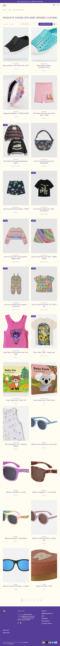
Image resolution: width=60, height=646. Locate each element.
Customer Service (47, 623)
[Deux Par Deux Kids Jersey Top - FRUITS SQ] (44, 283)
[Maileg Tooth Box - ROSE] (44, 565)
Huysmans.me (11, 643)
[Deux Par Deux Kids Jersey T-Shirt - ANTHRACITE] (44, 188)
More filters (46, 24)
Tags (9, 9)
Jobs (43, 616)
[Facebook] (18, 623)
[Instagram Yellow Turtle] (20, 623)
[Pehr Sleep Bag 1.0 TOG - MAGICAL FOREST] (16, 423)
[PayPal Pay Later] (49, 643)
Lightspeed (25, 642)
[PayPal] (43, 643)
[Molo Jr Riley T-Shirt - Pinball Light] (44, 331)
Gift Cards (6, 630)
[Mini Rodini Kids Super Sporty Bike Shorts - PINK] (44, 92)
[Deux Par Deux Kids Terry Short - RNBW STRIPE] (44, 236)
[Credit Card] (55, 643)
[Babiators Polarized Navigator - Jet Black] (16, 565)
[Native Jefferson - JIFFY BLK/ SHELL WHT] (16, 44)
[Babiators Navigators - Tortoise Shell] (44, 471)
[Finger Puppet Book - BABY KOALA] (44, 379)
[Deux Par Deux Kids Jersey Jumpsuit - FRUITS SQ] (16, 283)
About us (44, 611)
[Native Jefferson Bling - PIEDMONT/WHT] (44, 44)
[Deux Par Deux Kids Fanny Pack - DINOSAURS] (44, 140)
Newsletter (6, 632)
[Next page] (41, 600)
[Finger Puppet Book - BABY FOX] (16, 379)
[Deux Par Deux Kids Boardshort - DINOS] (16, 188)
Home (4, 9)
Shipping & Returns (47, 613)
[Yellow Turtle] (4, 611)
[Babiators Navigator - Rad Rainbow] (16, 517)
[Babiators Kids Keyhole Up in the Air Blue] (44, 423)
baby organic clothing (18, 9)
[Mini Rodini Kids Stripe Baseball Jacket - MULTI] (16, 140)
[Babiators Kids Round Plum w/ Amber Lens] (44, 517)
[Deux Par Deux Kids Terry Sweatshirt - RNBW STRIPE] (16, 236)
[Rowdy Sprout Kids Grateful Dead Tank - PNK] (16, 331)
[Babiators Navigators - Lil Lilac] (16, 471)
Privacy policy (45, 621)
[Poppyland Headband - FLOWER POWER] (16, 92)
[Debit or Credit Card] (46, 643)
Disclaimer (45, 618)
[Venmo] (52, 643)
